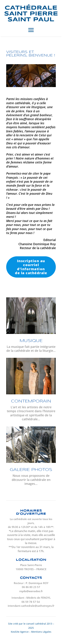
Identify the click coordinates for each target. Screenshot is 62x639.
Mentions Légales (41, 631)
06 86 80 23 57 (31, 587)
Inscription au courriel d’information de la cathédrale (31, 267)
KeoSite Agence (20, 631)
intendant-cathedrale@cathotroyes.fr (31, 605)
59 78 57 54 (32, 601)
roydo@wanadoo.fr (31, 591)
